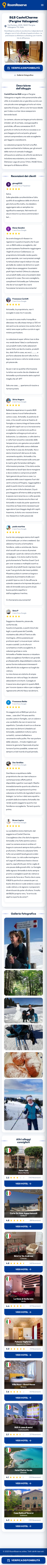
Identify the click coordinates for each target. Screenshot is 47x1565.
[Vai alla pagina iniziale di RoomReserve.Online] (14, 5)
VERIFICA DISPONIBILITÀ (25, 1560)
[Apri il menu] (42, 5)
